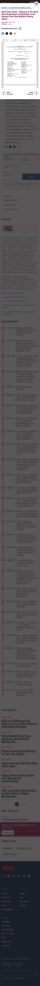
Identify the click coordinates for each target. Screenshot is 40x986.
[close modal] (36, 3)
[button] (11, 33)
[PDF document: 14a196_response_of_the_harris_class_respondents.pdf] (20, 63)
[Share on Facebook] (3, 34)
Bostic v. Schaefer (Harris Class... (17, 8)
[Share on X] (7, 34)
